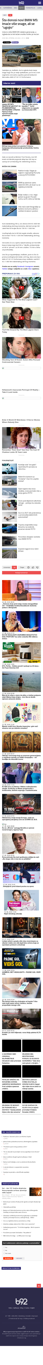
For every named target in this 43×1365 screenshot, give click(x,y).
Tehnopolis (30, 8)
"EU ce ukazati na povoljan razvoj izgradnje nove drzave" (21, 1152)
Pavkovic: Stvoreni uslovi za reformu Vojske (17, 1136)
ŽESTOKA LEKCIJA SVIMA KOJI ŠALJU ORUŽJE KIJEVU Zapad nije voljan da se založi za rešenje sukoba (31, 1084)
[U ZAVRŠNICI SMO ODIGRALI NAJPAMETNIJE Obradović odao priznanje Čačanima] (11, 1051)
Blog (21, 1308)
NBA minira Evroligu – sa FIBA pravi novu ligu (17, 1236)
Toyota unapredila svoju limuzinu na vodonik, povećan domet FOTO (27, 527)
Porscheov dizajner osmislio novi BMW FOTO (29, 538)
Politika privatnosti (29, 1318)
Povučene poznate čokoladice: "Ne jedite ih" (17, 1232)
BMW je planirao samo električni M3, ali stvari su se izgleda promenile (29, 185)
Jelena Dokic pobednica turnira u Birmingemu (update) (20, 1141)
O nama (26, 1308)
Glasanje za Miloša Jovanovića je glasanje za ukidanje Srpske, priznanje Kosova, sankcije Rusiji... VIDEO (20, 1217)
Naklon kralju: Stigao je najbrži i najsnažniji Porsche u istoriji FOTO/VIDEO (29, 173)
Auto (21, 8)
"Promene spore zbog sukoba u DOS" (15, 1147)
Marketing (22, 1316)
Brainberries (21, 305)
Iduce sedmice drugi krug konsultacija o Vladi (17, 1157)
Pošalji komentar (21, 573)
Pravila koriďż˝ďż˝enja (15, 1318)
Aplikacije (16, 1308)
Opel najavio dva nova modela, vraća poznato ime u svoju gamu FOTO (29, 491)
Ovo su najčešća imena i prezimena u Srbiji (16, 1221)
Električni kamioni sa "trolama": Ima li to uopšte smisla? (28, 479)
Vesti (4, 15)
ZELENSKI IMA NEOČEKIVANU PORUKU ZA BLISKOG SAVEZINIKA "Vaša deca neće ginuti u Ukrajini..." (31, 1058)
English (32, 1308)
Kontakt (28, 1316)
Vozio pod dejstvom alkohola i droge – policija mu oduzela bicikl (29, 503)
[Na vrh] (39, 1286)
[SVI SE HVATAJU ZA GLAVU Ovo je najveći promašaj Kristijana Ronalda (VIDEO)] (31, 1103)
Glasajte (8, 1258)
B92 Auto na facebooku (11, 1268)
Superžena (7, 8)
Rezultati (19, 1258)
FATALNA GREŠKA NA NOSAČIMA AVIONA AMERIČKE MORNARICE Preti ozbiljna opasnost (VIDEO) (11, 1084)
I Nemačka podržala (9, 1207)
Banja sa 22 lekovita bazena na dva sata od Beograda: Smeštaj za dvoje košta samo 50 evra (20, 1211)
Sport (6, 1143)
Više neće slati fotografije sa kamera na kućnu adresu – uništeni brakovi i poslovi (29, 209)
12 (10, 15)
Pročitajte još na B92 (10, 1184)
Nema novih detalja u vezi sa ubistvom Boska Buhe (19, 1162)
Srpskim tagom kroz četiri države (28, 550)
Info (6, 1138)
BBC (15, 8)
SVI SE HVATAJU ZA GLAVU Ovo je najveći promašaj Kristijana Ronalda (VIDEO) (30, 1108)
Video (10, 1308)
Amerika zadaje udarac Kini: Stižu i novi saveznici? (19, 1224)
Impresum (35, 1316)
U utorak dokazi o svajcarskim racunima (15, 1167)
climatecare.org (21, 1338)
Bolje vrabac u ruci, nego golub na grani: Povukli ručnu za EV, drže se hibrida (29, 197)
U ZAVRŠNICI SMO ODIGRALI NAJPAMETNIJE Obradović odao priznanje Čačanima (11, 1058)
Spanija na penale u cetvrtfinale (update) (16, 1172)
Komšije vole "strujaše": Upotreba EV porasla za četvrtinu (27, 467)
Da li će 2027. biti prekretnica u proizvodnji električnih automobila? (29, 515)
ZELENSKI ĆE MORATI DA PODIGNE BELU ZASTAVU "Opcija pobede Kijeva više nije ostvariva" (11, 1108)
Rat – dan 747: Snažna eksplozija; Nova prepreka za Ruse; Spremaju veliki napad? (14, 1190)
